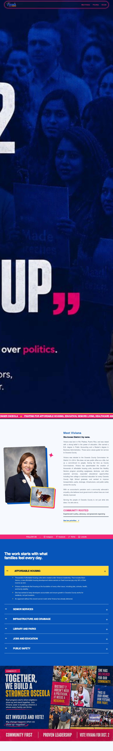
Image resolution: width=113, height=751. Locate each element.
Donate (104, 5)
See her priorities (71, 520)
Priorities (96, 5)
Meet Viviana (85, 5)
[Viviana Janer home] (19, 4)
